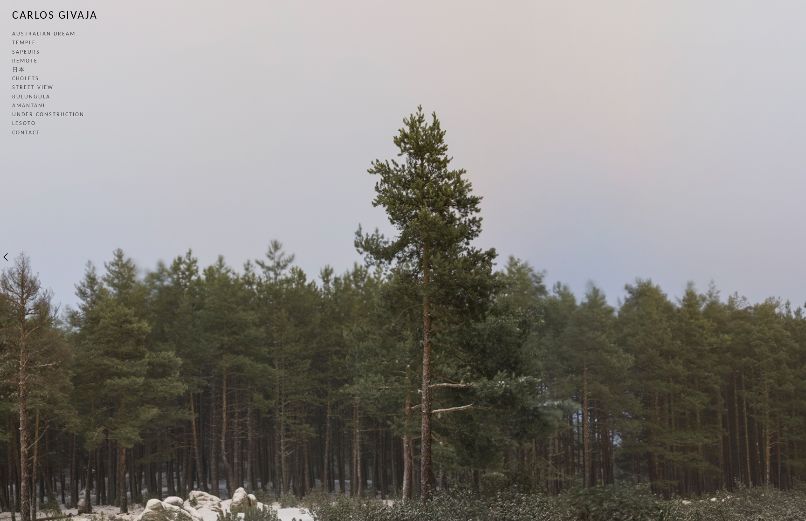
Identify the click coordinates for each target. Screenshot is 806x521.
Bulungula (31, 97)
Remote (25, 61)
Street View (33, 87)
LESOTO (24, 123)
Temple (24, 43)
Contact (26, 133)
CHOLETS (25, 79)
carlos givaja (55, 15)
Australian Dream (44, 34)
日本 (18, 70)
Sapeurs (26, 52)
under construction (48, 115)
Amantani (28, 106)
